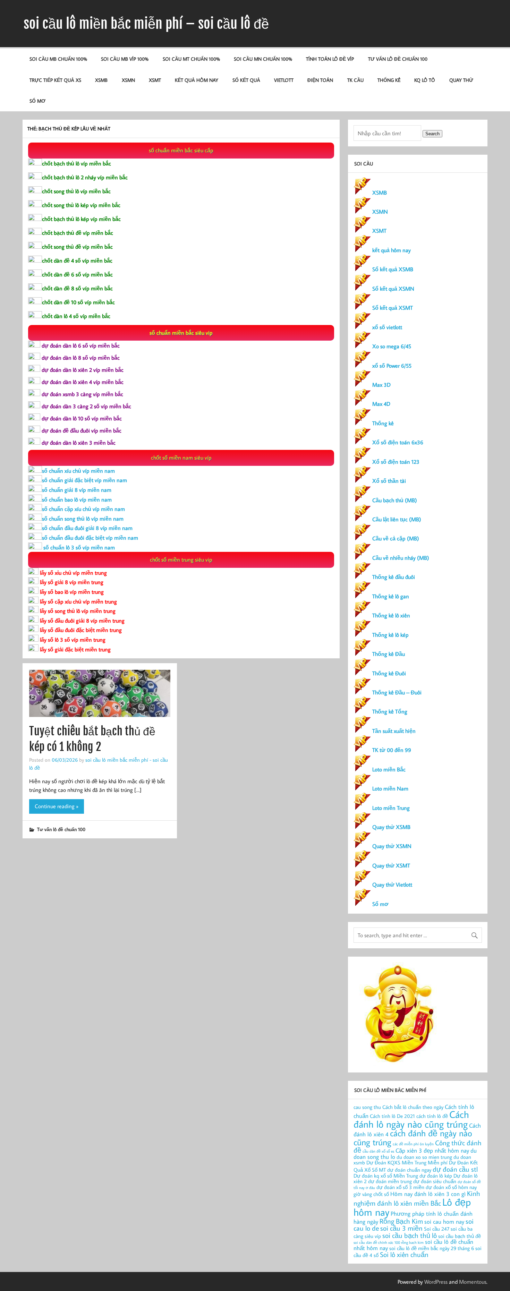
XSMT (155, 80)
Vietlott (284, 80)
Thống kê (388, 80)
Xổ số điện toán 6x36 (397, 442)
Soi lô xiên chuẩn (404, 1254)
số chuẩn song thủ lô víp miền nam (83, 518)
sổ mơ (37, 100)
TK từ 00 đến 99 (391, 749)
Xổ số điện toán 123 (395, 461)
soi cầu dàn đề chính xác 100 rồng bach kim (389, 1242)
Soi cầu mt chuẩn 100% (191, 58)
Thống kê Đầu (388, 653)
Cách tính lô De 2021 (392, 1116)
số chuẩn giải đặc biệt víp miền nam (84, 480)
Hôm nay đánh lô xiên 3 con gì (428, 1194)
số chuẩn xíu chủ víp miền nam (78, 470)
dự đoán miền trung (390, 1181)
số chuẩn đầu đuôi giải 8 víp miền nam (87, 527)
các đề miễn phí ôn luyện (413, 1144)
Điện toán (320, 80)
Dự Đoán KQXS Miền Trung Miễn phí (407, 1162)
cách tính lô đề (432, 1116)
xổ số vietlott (387, 327)
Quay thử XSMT (391, 865)
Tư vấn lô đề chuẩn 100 (397, 58)
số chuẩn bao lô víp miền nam (77, 499)
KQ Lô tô (424, 80)
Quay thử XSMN (391, 846)
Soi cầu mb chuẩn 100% (58, 58)
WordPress (436, 1281)
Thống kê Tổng (389, 711)
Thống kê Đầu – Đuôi (397, 692)
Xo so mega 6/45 (391, 346)
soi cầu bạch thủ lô (409, 1235)
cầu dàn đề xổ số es (378, 1151)
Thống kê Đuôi (389, 673)
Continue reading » (56, 806)
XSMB (101, 80)
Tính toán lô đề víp (330, 58)
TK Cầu (355, 80)
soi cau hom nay (444, 1221)
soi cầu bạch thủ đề (459, 1236)
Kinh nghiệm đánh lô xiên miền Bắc (417, 1198)
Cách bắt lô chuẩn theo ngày (412, 1107)
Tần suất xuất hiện (394, 730)
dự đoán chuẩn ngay (409, 1169)
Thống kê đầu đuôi (393, 576)
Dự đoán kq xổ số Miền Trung (386, 1175)
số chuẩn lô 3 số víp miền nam (78, 547)
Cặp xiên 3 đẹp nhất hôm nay (432, 1150)
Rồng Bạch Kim (401, 1220)
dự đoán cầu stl (455, 1168)
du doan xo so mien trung (424, 1157)
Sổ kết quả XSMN (393, 288)
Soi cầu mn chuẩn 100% (263, 58)
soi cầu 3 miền (401, 1227)
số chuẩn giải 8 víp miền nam (76, 489)
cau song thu (367, 1107)
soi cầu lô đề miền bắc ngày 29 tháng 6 (431, 1248)
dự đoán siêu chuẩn (434, 1181)
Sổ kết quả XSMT (392, 307)
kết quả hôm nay (196, 80)
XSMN (128, 80)
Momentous (472, 1281)
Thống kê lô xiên (391, 615)
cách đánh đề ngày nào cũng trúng (413, 1137)
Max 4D (381, 403)
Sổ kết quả (246, 80)
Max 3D (381, 384)
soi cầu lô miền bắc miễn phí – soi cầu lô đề (146, 23)
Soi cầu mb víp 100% (124, 58)
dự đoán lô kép (435, 1175)
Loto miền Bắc (389, 769)
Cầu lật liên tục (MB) (396, 519)
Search (432, 133)
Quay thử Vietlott (392, 884)
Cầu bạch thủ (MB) (394, 500)
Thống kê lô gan (390, 596)
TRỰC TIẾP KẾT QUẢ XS (55, 80)
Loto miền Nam (390, 788)
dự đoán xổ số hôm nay (451, 1187)
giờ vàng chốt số (371, 1194)
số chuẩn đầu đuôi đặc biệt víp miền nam (90, 537)
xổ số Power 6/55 (391, 365)
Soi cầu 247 (436, 1228)
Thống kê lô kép (390, 634)
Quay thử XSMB (391, 826)
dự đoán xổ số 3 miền (400, 1187)
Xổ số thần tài (389, 480)
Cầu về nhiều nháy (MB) (400, 557)
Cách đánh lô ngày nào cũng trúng (411, 1119)
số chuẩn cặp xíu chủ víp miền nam (83, 508)
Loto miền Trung (391, 807)
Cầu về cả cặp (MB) (395, 538)
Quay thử (461, 80)
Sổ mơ (380, 903)
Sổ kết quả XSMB (392, 269)
